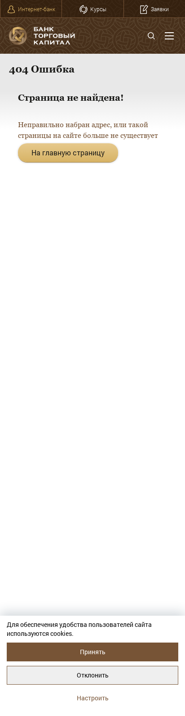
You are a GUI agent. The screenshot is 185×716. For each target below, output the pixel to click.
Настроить (93, 698)
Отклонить (93, 675)
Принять (93, 651)
